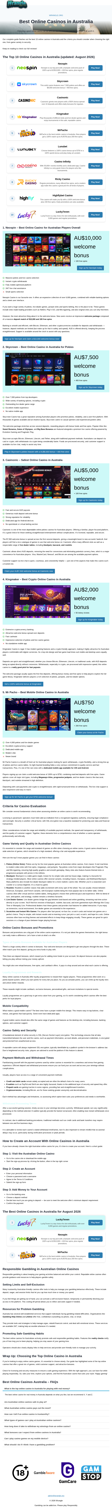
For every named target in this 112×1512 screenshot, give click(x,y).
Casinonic (12, 460)
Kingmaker (12, 579)
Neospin (11, 227)
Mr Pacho (11, 692)
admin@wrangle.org (56, 1496)
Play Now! (95, 68)
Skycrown (12, 347)
